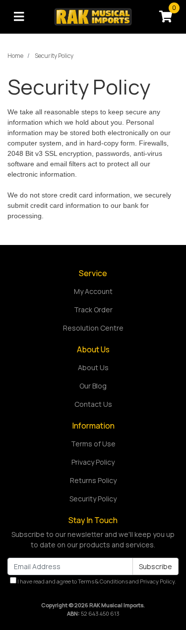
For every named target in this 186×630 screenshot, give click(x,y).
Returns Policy (93, 480)
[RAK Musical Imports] (93, 16)
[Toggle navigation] (18, 17)
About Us (93, 367)
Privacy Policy (93, 462)
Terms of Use (93, 443)
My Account (93, 291)
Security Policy (93, 498)
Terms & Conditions (103, 581)
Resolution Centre (93, 328)
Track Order (93, 309)
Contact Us (93, 404)
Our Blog (93, 385)
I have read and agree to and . (96, 581)
